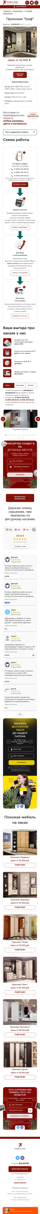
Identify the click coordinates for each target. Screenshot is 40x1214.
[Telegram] (18, 807)
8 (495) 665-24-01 (21, 172)
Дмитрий (14, 583)
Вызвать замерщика (20, 227)
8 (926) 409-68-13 (21, 176)
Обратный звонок (20, 1169)
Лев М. (13, 610)
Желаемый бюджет (21, 467)
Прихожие (17, 11)
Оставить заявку (20, 184)
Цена (7, 385)
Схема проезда (20, 1183)
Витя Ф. (13, 689)
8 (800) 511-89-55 (21, 169)
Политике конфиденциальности (20, 769)
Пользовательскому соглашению (20, 770)
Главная (7, 11)
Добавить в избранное (20, 1188)
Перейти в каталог (20, 316)
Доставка (20, 385)
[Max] (21, 807)
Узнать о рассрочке (20, 273)
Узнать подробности (33, 115)
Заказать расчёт (20, 74)
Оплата (31, 385)
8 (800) (20, 1164)
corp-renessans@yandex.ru (20, 1173)
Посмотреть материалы (20, 498)
